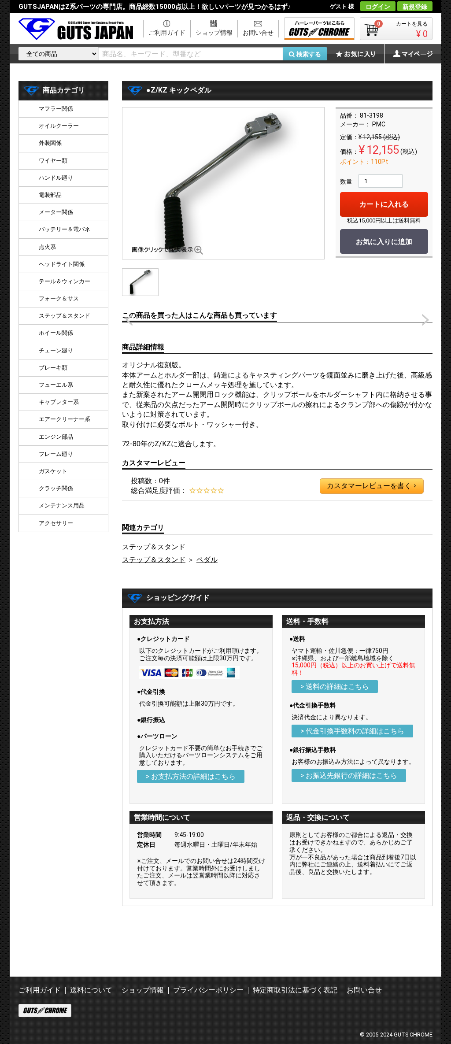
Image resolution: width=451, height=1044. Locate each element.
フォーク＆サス (59, 298)
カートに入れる (384, 204)
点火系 (47, 247)
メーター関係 (56, 212)
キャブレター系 (59, 402)
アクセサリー (56, 523)
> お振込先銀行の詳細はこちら (348, 775)
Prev (129, 320)
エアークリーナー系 (64, 419)
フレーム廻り (56, 454)
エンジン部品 (56, 436)
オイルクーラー (59, 125)
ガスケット (53, 471)
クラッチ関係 (56, 488)
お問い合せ (258, 32)
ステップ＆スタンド (153, 547)
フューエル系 (56, 384)
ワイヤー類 (53, 160)
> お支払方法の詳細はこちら (191, 776)
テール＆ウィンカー (64, 281)
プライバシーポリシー (208, 990)
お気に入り (360, 53)
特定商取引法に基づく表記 (295, 990)
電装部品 (50, 195)
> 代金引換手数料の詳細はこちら (352, 731)
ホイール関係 (56, 332)
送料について (91, 990)
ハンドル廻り (56, 177)
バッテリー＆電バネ (64, 229)
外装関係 (50, 143)
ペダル (207, 559)
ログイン (378, 6)
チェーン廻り (56, 350)
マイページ (408, 53)
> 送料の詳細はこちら (334, 686)
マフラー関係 (56, 108)
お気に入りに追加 (384, 241)
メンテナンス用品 (62, 505)
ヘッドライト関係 (62, 264)
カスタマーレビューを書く (371, 485)
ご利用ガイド (166, 32)
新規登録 (415, 6)
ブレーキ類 (53, 367)
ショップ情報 (214, 32)
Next (425, 320)
